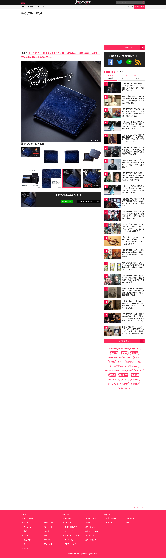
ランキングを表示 (124, 341)
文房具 (113, 375)
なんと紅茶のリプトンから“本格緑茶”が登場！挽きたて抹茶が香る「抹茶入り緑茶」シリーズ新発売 (133, 266)
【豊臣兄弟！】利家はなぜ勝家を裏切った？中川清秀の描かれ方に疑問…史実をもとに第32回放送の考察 (133, 150)
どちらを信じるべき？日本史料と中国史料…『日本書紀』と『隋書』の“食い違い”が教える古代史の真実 (133, 137)
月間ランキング (70, 544)
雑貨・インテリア (30, 531)
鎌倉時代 (136, 379)
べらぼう (124, 366)
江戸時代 (113, 348)
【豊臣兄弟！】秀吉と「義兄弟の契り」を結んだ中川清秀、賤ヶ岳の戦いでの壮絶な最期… (133, 253)
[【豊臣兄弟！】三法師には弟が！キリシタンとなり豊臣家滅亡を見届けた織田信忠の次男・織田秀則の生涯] (112, 113)
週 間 (124, 77)
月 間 (138, 77)
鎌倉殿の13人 (125, 388)
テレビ (114, 366)
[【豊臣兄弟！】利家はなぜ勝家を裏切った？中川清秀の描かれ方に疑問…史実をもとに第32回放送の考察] (112, 151)
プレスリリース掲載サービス (124, 47)
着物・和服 (48, 527)
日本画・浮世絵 (49, 522)
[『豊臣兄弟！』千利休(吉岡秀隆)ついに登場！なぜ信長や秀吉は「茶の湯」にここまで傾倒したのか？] (112, 305)
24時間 (111, 77)
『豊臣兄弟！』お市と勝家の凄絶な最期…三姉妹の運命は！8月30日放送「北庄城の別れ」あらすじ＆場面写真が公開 (133, 318)
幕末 (121, 362)
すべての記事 (28, 518)
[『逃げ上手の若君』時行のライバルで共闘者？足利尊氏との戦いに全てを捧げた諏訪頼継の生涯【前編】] (112, 126)
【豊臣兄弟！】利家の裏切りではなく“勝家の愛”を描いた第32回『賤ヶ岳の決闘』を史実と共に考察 (133, 278)
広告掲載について (71, 527)
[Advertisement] (41, 33)
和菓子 (46, 535)
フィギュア (115, 379)
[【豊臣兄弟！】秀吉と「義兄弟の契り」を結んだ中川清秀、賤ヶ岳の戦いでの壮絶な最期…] (112, 254)
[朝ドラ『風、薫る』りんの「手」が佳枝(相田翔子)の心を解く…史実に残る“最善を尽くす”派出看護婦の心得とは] (112, 331)
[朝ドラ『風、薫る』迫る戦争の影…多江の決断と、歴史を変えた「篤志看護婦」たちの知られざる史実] (112, 100)
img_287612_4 (31, 13)
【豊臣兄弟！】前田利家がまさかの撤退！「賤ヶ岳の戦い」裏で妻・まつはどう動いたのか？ (133, 202)
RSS (138, 62)
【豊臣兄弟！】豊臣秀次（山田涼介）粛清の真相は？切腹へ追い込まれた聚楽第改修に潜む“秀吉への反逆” (133, 214)
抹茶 (130, 370)
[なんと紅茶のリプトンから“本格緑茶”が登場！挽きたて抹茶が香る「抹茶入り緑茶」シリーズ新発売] (112, 267)
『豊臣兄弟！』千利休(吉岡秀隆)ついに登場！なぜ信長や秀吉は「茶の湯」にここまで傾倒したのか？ (133, 304)
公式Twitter (119, 62)
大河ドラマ (136, 348)
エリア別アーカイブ (72, 535)
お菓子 (113, 362)
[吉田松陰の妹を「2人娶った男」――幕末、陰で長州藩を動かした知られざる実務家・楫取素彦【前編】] (112, 292)
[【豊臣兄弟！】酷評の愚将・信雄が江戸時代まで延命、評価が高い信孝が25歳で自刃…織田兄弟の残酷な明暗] (112, 177)
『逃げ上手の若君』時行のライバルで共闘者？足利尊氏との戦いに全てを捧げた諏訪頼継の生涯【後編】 (133, 189)
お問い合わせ (90, 527)
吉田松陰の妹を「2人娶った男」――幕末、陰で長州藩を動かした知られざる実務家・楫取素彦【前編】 (133, 291)
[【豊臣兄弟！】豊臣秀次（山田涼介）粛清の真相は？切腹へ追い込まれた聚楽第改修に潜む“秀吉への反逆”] (112, 216)
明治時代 (110, 370)
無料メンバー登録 (91, 531)
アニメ (125, 353)
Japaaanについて (91, 522)
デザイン (140, 370)
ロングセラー (116, 357)
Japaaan (83, 2)
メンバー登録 (139, 6)
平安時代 (115, 353)
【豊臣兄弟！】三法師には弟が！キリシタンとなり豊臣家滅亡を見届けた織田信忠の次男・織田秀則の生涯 (133, 112)
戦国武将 (135, 353)
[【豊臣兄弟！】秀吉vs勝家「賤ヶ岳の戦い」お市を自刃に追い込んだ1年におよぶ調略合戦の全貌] (112, 87)
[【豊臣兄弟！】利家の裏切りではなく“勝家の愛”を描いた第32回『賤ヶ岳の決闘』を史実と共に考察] (112, 280)
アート (26, 522)
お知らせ (68, 522)
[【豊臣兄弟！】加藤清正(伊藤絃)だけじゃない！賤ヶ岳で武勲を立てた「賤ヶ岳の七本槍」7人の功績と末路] (112, 228)
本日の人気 (69, 540)
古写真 (26, 548)
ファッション (28, 527)
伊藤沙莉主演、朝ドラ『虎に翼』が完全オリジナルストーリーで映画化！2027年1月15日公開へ (133, 163)
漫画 (129, 362)
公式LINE (129, 62)
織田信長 (135, 366)
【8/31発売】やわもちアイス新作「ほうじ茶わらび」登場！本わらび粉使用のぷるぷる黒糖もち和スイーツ (133, 240)
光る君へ (125, 384)
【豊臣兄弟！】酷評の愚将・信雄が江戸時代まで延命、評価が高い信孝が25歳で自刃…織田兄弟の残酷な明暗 (133, 176)
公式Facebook (110, 62)
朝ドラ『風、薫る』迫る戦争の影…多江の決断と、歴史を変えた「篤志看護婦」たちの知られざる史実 (133, 99)
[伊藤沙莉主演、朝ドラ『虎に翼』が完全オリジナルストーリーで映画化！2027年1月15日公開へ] (112, 164)
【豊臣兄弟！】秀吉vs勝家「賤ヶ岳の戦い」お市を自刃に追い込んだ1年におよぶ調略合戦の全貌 (133, 86)
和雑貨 (46, 531)
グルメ (26, 535)
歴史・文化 (48, 544)
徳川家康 (121, 370)
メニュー (23, 2)
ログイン (130, 6)
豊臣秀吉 (136, 375)
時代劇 (137, 362)
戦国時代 (124, 348)
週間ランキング (90, 540)
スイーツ (128, 357)
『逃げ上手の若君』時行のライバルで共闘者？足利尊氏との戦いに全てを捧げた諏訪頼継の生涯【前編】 (133, 125)
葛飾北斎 (136, 384)
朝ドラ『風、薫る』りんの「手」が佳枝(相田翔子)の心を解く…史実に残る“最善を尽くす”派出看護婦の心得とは (133, 331)
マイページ (69, 531)
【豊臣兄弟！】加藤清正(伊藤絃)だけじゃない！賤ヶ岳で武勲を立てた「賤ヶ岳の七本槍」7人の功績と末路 (133, 227)
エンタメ (47, 540)
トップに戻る (140, 508)
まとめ (46, 518)
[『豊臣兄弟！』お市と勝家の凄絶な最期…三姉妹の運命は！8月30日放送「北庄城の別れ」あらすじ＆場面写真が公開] (112, 318)
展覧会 (126, 379)
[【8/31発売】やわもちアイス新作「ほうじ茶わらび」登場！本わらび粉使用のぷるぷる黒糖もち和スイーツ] (112, 241)
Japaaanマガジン (91, 518)
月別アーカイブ (90, 535)
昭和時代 (114, 384)
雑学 (137, 357)
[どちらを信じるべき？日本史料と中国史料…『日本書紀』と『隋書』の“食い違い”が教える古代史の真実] (112, 139)
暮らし (26, 544)
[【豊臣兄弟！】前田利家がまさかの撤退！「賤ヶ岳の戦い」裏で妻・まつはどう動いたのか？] (112, 203)
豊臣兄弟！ (124, 375)
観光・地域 (27, 540)
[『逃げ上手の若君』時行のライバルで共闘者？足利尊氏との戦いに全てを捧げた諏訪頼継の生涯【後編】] (112, 190)
